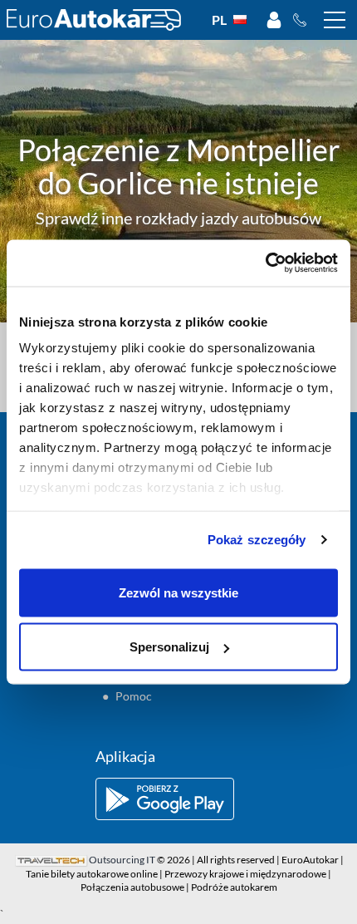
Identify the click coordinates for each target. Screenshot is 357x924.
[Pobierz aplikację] (178, 799)
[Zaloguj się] (274, 19)
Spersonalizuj (169, 647)
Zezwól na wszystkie (178, 592)
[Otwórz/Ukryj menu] (334, 19)
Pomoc (133, 696)
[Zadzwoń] (304, 19)
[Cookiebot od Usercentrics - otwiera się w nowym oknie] (265, 263)
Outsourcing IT (122, 859)
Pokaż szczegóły (257, 540)
